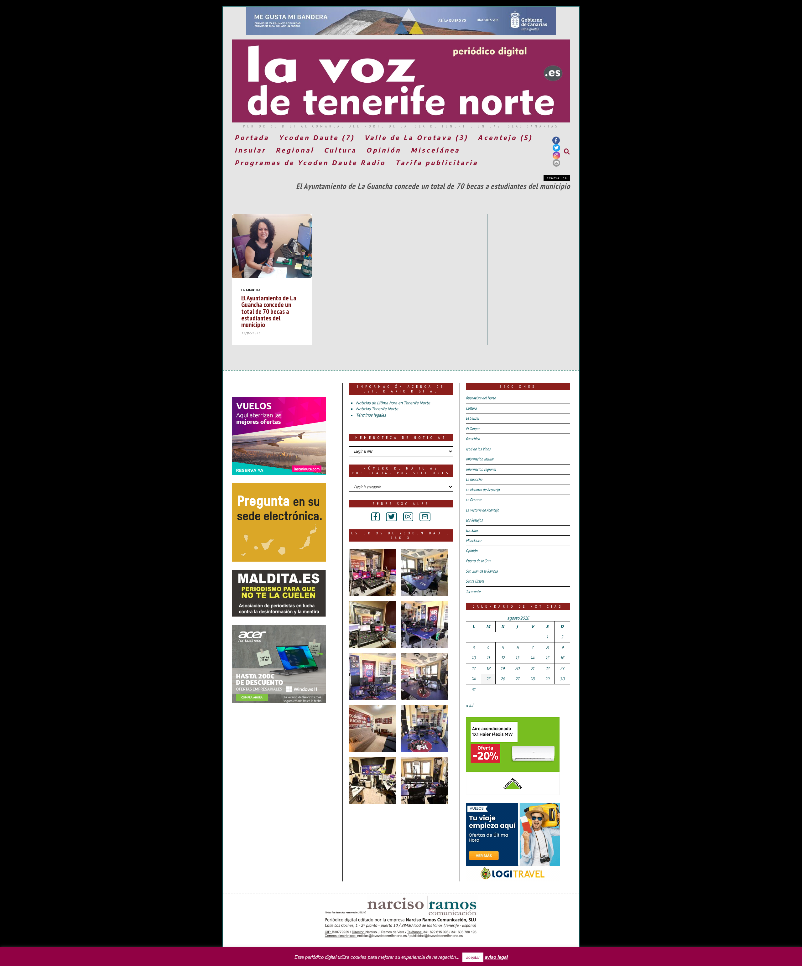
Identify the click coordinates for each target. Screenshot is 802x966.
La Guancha (250, 290)
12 (502, 657)
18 (488, 668)
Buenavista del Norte (481, 398)
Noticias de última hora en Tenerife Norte (393, 402)
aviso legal (496, 957)
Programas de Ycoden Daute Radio (310, 162)
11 (488, 657)
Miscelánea (435, 150)
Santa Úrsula (475, 581)
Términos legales (371, 415)
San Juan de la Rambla (481, 571)
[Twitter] (556, 148)
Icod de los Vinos (478, 449)
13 (517, 657)
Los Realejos (474, 520)
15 (547, 657)
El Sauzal (472, 418)
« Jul (469, 705)
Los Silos (472, 530)
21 (532, 668)
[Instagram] (556, 155)
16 (562, 657)
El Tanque (473, 428)
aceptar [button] (473, 957)
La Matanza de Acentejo (483, 489)
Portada (252, 137)
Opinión (383, 150)
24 (473, 678)
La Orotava (473, 499)
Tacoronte (473, 591)
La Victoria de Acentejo (482, 510)
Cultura (340, 150)
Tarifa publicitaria (436, 162)
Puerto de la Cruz (478, 561)
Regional (295, 150)
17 (473, 668)
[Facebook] (556, 140)
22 (547, 668)
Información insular (480, 459)
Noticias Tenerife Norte (377, 408)
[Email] (556, 163)
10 (473, 657)
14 (532, 657)
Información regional (481, 469)
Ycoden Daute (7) (317, 137)
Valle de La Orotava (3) (416, 137)
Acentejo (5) (505, 137)
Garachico (473, 438)
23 (562, 668)
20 (517, 668)
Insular (250, 150)
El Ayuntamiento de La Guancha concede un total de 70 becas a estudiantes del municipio (268, 311)
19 (502, 668)
